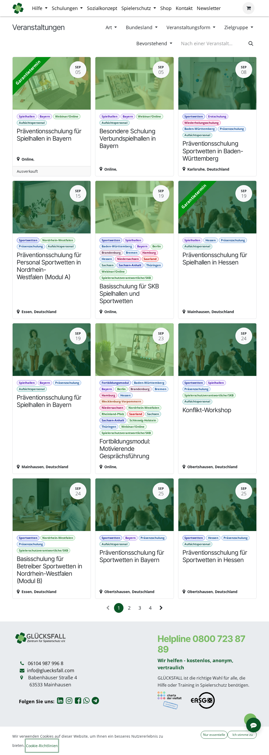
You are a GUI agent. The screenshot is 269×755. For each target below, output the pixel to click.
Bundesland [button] (140, 27)
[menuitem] (40, 8)
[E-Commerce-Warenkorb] (248, 8)
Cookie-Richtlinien (42, 745)
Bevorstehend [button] (152, 43)
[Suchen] (251, 43)
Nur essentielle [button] (214, 734)
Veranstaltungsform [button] (189, 27)
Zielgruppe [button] (236, 27)
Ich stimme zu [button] (242, 734)
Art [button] (109, 27)
